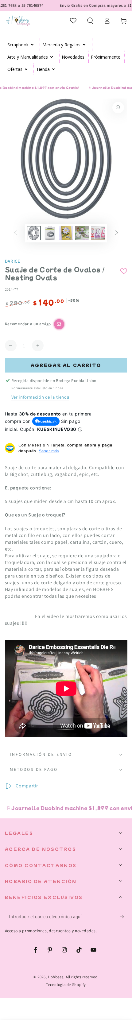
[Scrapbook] (32, 44)
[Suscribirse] (123, 917)
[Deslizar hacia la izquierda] (15, 233)
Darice (12, 261)
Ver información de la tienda (40, 397)
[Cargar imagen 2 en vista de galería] (50, 233)
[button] (90, 20)
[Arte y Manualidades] (52, 56)
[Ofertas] (26, 69)
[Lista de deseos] (73, 20)
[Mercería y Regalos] (84, 44)
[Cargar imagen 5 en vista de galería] (98, 233)
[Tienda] (53, 69)
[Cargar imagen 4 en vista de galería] (82, 233)
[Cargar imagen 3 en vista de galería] (66, 233)
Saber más (49, 451)
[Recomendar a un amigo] (59, 324)
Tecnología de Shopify (66, 984)
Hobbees (55, 976)
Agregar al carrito (66, 365)
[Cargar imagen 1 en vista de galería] (34, 233)
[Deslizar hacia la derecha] (117, 233)
